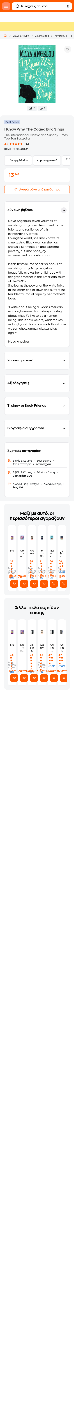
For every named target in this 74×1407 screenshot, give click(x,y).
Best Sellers (44, 460)
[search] (17, 6)
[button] (37, 274)
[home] (5, 36)
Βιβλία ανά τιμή (45, 472)
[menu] (6, 6)
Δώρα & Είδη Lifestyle (26, 484)
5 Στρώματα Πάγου (42, 553)
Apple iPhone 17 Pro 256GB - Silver (52, 648)
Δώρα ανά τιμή (52, 484)
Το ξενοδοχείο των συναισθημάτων (62, 553)
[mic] (68, 6)
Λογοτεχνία (43, 464)
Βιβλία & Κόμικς (21, 36)
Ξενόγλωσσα (42, 36)
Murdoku (12, 550)
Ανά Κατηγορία (22, 464)
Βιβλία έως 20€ (22, 476)
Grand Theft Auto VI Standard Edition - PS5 (22, 553)
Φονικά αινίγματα (32, 552)
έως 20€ (18, 487)
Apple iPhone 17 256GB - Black (62, 648)
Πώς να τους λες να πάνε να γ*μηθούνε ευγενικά (52, 553)
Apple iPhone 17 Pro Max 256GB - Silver (32, 648)
